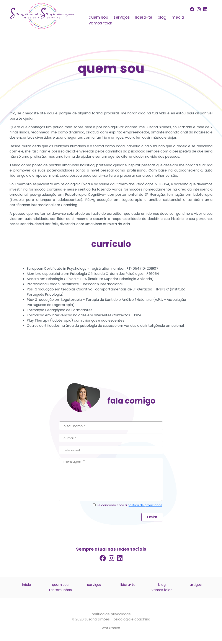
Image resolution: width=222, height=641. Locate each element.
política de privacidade (145, 505)
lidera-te (143, 17)
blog (162, 17)
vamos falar (100, 23)
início (26, 584)
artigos (196, 584)
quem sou (98, 17)
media (178, 17)
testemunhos (60, 589)
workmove (111, 627)
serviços (122, 17)
